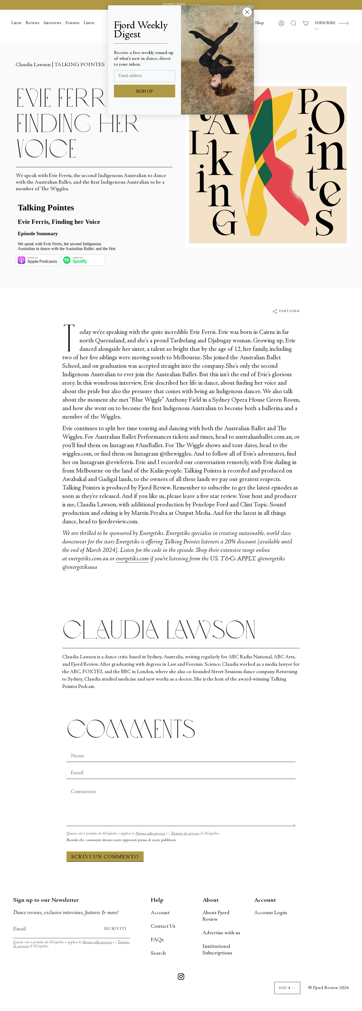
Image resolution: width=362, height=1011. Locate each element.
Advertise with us (221, 933)
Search (158, 953)
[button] (259, 23)
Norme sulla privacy (150, 834)
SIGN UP (144, 91)
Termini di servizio (185, 834)
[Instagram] (181, 977)
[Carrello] (306, 23)
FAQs (157, 940)
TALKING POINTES (79, 65)
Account (160, 913)
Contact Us (163, 926)
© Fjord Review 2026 (328, 988)
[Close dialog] (247, 12)
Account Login (270, 913)
